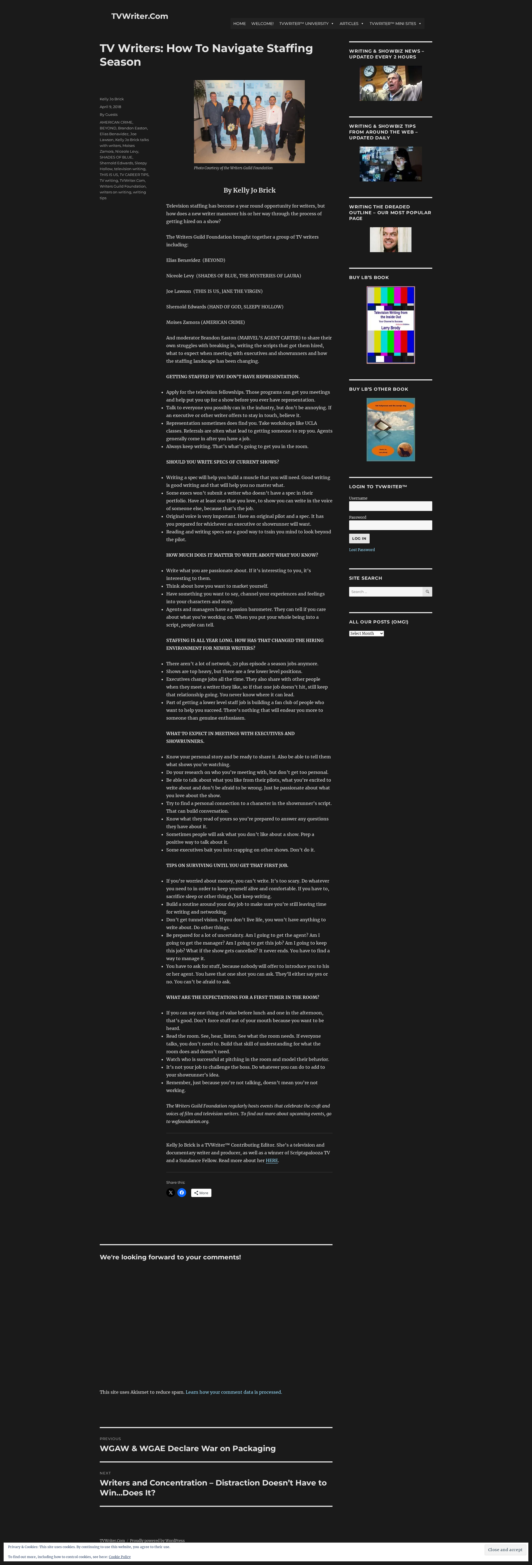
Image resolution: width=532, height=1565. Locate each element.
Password (357, 517)
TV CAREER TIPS (134, 174)
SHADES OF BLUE (116, 157)
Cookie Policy (120, 1557)
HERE (272, 1160)
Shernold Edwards (116, 163)
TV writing (109, 180)
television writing (129, 169)
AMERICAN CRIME (116, 122)
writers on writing (115, 192)
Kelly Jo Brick (112, 99)
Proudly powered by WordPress (157, 1540)
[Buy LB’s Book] (390, 325)
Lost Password (362, 550)
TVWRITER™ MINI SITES (393, 23)
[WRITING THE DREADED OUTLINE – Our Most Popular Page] (390, 239)
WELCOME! (262, 23)
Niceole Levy (126, 151)
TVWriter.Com (139, 16)
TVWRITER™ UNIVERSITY (304, 23)
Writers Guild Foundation (123, 186)
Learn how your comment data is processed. (234, 1392)
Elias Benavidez (114, 134)
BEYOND (108, 128)
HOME (239, 23)
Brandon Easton (132, 128)
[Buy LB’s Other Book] (390, 429)
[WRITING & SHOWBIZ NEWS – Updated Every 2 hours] (390, 83)
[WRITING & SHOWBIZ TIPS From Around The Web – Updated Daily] (390, 164)
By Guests (108, 114)
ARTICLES (349, 23)
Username (358, 498)
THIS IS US (109, 174)
